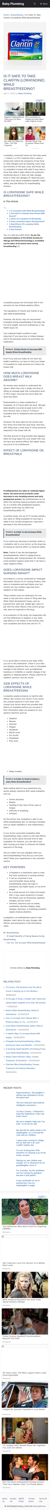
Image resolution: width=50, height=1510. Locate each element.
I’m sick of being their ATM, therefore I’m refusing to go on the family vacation (31, 1152)
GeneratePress (39, 1506)
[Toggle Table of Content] (5, 208)
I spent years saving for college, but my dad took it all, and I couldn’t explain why (30, 1142)
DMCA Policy (21, 1499)
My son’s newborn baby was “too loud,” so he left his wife (30, 1122)
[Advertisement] (25, 275)
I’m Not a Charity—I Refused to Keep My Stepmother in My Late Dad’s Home (30, 1113)
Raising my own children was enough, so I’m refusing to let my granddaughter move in (30, 1162)
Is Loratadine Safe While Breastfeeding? (28, 211)
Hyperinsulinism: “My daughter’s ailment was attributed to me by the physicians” (30, 1095)
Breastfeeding (17, 15)
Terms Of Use (43, 1499)
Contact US (13, 1499)
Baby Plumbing (13, 3)
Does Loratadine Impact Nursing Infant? (28, 221)
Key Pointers (16, 229)
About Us (4, 1499)
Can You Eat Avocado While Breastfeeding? (26, 943)
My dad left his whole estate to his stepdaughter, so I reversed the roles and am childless (31, 1132)
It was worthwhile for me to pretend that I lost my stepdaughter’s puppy (28, 1182)
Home (6, 15)
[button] (35, 4)
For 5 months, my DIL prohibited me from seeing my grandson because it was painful (30, 1172)
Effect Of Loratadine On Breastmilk (26, 219)
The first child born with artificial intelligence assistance (30, 1104)
